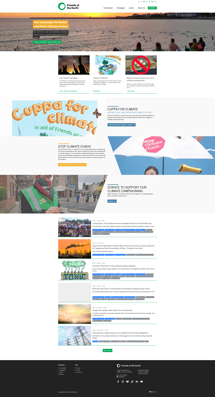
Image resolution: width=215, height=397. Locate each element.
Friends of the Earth (66, 3)
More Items (107, 350)
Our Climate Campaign (69, 78)
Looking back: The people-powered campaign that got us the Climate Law (121, 223)
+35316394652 (123, 375)
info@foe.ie (122, 377)
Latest (61, 372)
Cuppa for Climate (100, 78)
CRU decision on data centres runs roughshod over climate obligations (120, 333)
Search (78, 370)
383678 (147, 370)
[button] (108, 8)
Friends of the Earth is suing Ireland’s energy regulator (114, 266)
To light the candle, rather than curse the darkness (112, 310)
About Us (61, 374)
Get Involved (62, 368)
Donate (111, 201)
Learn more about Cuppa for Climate (121, 125)
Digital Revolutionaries (153, 391)
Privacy (78, 368)
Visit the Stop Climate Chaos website (71, 165)
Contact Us (79, 372)
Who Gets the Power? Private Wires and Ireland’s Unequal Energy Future (121, 289)
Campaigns (62, 370)
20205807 (146, 372)
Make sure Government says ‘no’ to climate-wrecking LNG (140, 79)
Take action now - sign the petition (47, 42)
